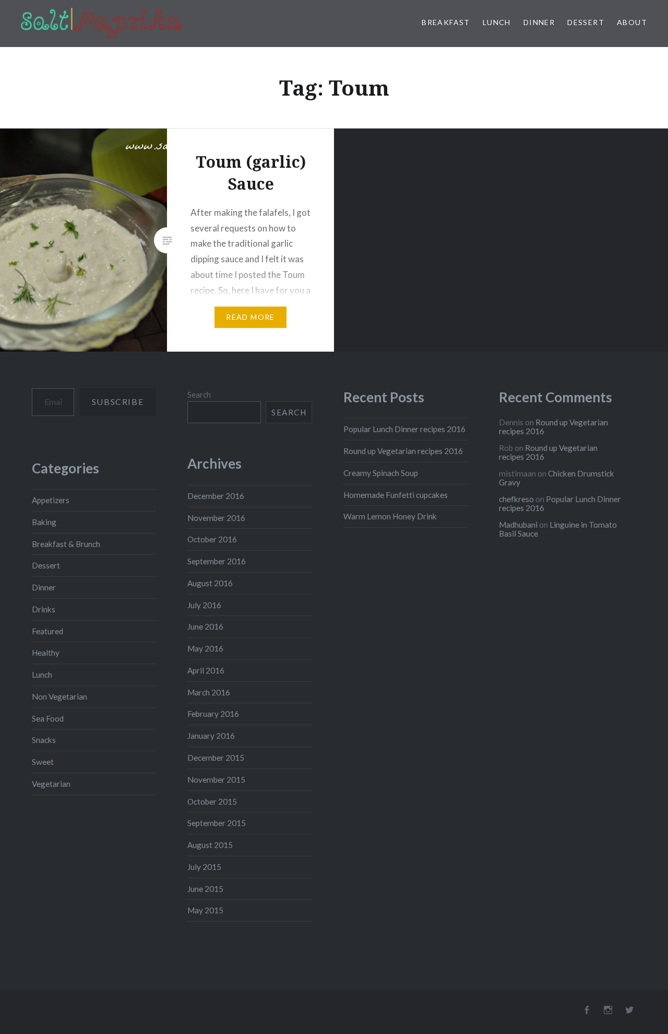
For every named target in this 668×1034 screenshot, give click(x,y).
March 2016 (208, 692)
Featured (47, 631)
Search (199, 394)
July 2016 (204, 605)
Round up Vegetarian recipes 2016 (403, 451)
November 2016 (216, 517)
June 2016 (205, 626)
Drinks (43, 609)
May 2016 (205, 648)
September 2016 (216, 561)
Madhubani (518, 524)
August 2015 (210, 845)
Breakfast (446, 22)
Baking (44, 522)
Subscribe (118, 401)
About (632, 22)
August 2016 (210, 583)
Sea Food (48, 718)
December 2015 (215, 757)
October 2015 (212, 801)
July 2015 (204, 867)
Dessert (585, 22)
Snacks (44, 740)
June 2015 (205, 888)
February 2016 (213, 713)
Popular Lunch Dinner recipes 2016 (404, 429)
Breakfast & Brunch (66, 544)
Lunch (497, 22)
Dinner (539, 22)
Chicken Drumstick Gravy (556, 478)
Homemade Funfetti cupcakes (395, 494)
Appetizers (50, 500)
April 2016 (205, 670)
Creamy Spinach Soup (380, 473)
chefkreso (516, 499)
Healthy (45, 652)
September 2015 (216, 823)
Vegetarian (51, 783)
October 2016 (212, 539)
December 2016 (215, 496)
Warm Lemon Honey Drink (390, 516)
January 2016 (211, 735)
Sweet (43, 761)
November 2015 (216, 779)
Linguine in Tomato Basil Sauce (558, 529)
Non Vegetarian (59, 696)
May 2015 (205, 910)
